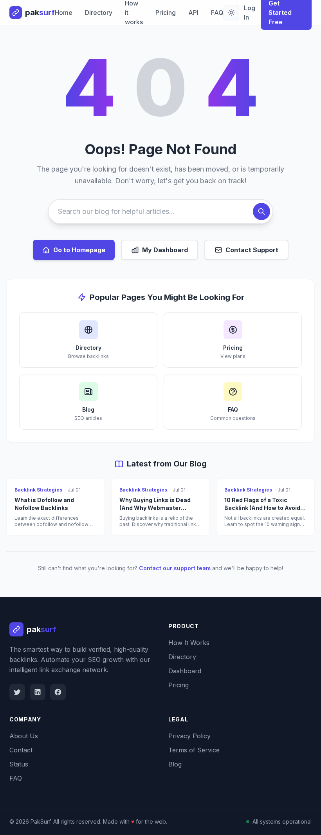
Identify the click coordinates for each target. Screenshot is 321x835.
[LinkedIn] (37, 692)
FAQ (217, 12)
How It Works (188, 643)
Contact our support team (175, 568)
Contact (20, 750)
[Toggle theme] (231, 12)
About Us (23, 736)
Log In (249, 12)
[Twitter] (17, 692)
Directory (98, 12)
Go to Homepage (79, 250)
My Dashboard (165, 250)
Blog (175, 764)
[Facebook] (58, 692)
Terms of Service (194, 750)
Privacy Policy (189, 736)
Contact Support (251, 250)
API (193, 12)
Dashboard (184, 671)
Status (18, 764)
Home (63, 12)
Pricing (165, 12)
